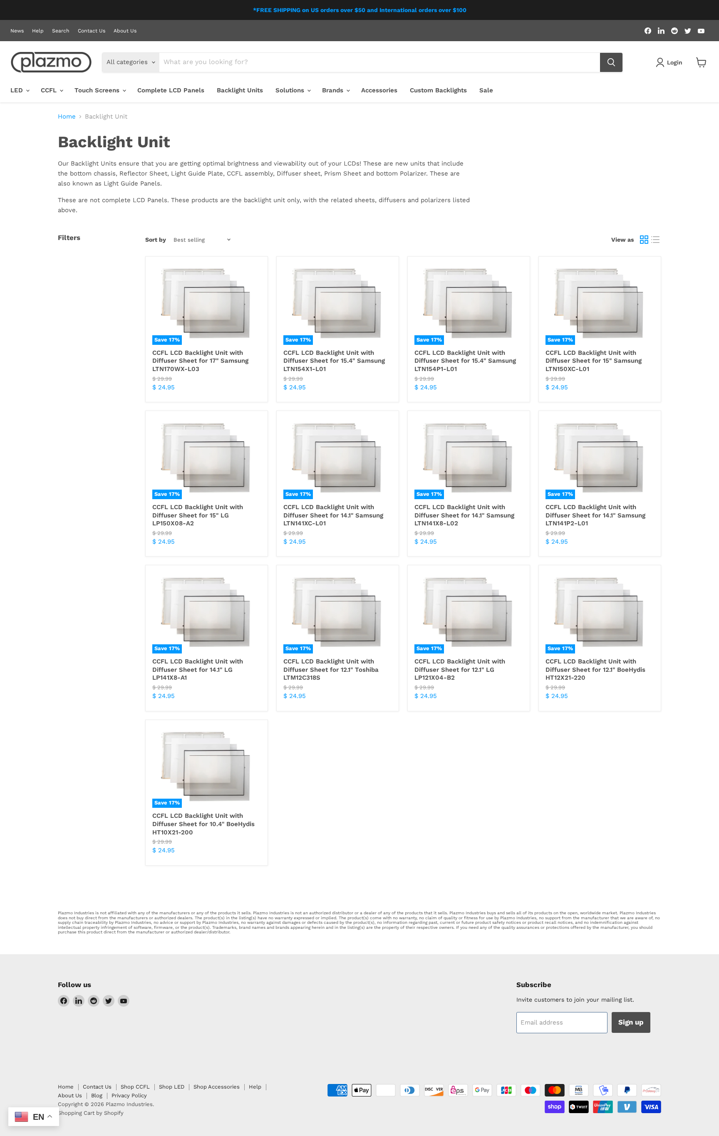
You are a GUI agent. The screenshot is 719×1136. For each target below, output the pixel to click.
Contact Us (91, 31)
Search (60, 31)
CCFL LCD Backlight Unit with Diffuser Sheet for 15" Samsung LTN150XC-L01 (593, 361)
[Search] (611, 62)
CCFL (50, 90)
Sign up (631, 1022)
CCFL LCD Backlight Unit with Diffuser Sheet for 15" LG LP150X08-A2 (197, 515)
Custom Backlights (438, 90)
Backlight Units (240, 90)
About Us (125, 31)
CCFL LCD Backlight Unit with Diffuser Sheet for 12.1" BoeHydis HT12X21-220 (595, 669)
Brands (333, 90)
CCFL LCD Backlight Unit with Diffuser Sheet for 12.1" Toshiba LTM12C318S (331, 669)
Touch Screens (97, 90)
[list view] (656, 239)
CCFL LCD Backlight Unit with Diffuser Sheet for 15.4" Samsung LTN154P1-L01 (465, 361)
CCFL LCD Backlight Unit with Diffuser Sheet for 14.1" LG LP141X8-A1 (197, 669)
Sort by (155, 239)
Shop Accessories (216, 1087)
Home (67, 116)
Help (38, 31)
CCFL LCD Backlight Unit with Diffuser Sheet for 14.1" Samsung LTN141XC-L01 (333, 515)
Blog (96, 1095)
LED (17, 90)
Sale (486, 90)
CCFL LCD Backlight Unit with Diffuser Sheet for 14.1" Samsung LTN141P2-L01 (595, 515)
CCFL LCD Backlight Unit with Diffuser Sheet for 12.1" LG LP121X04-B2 (459, 669)
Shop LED (171, 1087)
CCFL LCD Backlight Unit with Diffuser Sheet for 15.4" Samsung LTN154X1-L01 (334, 361)
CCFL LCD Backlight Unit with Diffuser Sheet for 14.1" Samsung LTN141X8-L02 (464, 515)
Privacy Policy (129, 1095)
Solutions (290, 90)
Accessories (379, 90)
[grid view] (644, 239)
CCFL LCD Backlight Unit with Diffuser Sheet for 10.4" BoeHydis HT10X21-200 (203, 824)
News (17, 31)
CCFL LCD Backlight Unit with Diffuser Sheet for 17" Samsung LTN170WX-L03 (200, 361)
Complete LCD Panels (170, 90)
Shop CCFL (135, 1087)
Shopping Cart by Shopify (91, 1113)
